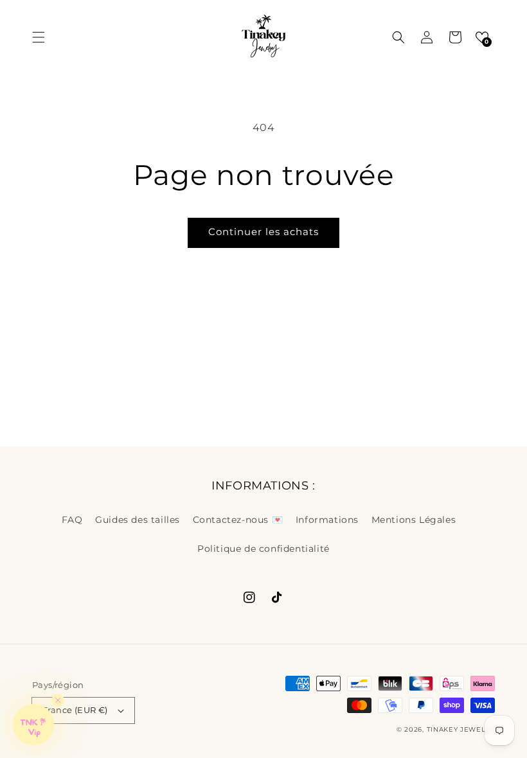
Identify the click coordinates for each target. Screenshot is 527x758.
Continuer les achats (263, 231)
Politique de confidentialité (263, 548)
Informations (327, 519)
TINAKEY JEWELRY (461, 729)
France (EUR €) (75, 710)
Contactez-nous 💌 (238, 519)
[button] (38, 37)
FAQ (72, 519)
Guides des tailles (137, 519)
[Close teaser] (57, 700)
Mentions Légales (413, 519)
